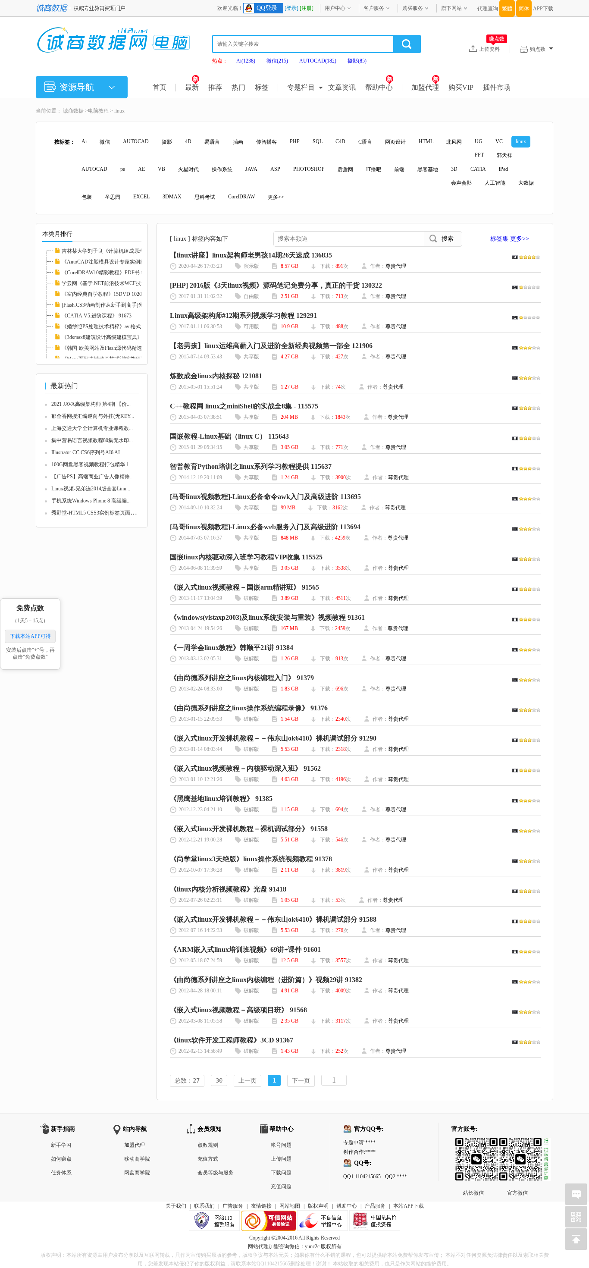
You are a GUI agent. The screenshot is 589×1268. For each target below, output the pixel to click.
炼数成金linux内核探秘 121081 (216, 376)
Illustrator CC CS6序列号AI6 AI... (87, 452)
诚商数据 (73, 111)
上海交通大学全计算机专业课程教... (92, 428)
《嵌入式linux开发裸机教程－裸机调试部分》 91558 (249, 828)
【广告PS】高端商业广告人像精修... (92, 477)
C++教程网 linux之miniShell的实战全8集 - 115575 (244, 406)
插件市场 (497, 87)
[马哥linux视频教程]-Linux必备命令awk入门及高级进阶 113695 (265, 496)
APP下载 (543, 9)
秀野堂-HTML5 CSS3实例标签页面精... (95, 513)
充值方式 (207, 1159)
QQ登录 (267, 8)
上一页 (247, 1080)
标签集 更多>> (509, 238)
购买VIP (460, 87)
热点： (220, 61)
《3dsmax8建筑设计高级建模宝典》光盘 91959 (114, 337)
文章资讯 (342, 87)
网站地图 (289, 1206)
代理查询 (487, 9)
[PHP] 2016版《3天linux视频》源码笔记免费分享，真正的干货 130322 (276, 285)
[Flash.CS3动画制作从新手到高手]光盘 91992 (112, 305)
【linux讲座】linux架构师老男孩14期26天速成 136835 (251, 255)
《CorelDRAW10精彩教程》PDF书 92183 (108, 273)
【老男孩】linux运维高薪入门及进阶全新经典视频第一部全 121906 (271, 345)
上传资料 (491, 48)
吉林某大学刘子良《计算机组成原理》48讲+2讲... (118, 251)
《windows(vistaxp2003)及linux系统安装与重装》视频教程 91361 (267, 617)
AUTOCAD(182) (317, 61)
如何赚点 (61, 1159)
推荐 (215, 87)
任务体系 (61, 1173)
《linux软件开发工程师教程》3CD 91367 (231, 1040)
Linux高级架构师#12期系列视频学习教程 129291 (243, 315)
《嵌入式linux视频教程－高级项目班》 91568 (238, 1010)
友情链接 (261, 1206)
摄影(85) (357, 61)
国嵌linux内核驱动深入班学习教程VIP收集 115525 (246, 557)
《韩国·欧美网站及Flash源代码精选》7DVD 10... (117, 348)
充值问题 (281, 1186)
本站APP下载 (408, 1206)
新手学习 (61, 1145)
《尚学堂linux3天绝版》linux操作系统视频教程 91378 (251, 859)
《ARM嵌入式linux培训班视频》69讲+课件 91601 (245, 949)
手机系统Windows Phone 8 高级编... (91, 501)
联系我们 (204, 1206)
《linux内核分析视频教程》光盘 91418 (228, 889)
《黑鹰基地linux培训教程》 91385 (221, 798)
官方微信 (517, 1145)
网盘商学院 (137, 1173)
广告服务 (232, 1206)
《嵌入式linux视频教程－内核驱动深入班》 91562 (245, 768)
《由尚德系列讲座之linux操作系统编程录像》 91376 (249, 708)
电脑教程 (98, 111)
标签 (262, 87)
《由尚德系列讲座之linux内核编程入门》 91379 (242, 677)
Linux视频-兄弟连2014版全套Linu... (90, 489)
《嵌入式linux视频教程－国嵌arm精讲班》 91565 (244, 587)
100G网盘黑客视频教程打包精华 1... (92, 464)
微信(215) (277, 61)
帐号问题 (281, 1145)
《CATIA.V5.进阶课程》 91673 (97, 316)
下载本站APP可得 (30, 636)
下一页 (301, 1080)
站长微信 (473, 1145)
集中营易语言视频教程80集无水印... (92, 440)
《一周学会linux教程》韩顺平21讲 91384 (231, 647)
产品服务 (375, 1206)
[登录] (291, 8)
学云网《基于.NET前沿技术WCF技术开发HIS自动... (120, 283)
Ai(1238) (245, 61)
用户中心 (335, 8)
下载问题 (281, 1173)
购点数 (537, 49)
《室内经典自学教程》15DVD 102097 (104, 294)
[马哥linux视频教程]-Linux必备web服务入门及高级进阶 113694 (265, 526)
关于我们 (176, 1206)
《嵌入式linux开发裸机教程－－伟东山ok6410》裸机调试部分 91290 (273, 738)
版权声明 (318, 1206)
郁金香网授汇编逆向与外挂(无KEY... (92, 416)
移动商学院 (137, 1159)
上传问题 (281, 1159)
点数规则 (207, 1145)
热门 (238, 87)
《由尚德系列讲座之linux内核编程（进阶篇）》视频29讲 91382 (266, 979)
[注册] (306, 8)
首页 (159, 87)
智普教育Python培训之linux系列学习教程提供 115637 (251, 466)
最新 (192, 87)
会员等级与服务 (215, 1173)
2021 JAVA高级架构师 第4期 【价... (91, 404)
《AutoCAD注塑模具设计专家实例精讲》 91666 (116, 262)
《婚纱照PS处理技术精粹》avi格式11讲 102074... (117, 326)
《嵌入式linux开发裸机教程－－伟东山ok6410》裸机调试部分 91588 (273, 919)
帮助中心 (379, 87)
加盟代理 (425, 87)
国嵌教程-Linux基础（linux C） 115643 (229, 436)
